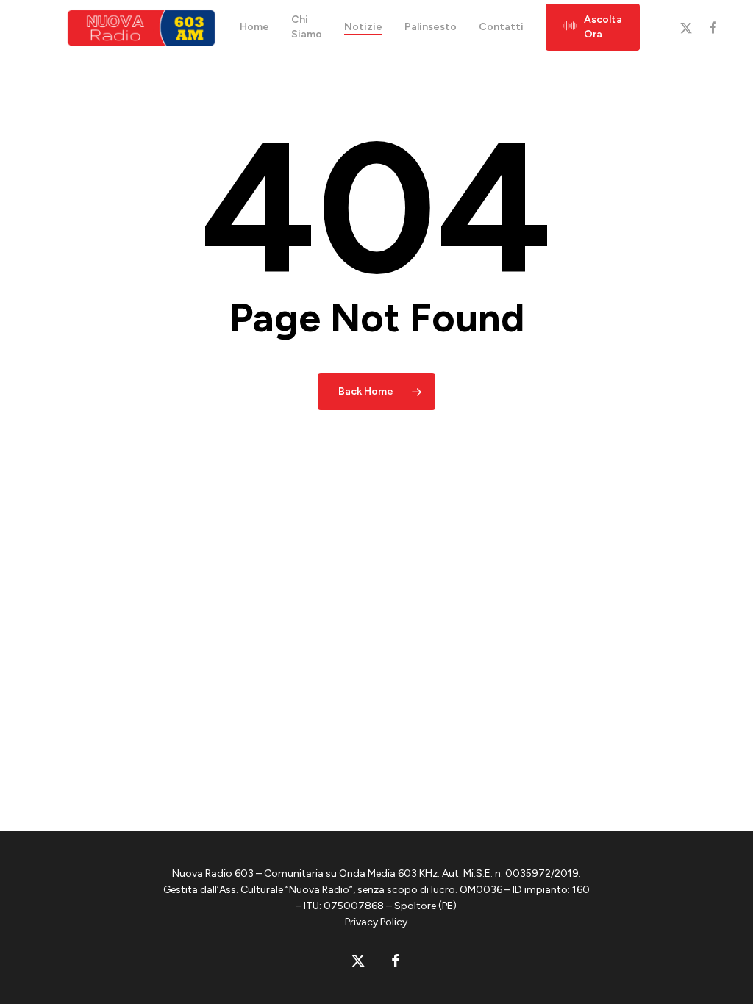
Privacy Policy (376, 922)
